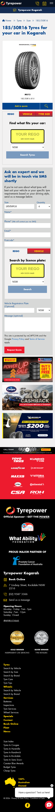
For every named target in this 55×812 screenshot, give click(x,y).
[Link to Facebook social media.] (27, 805)
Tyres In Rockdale (12, 756)
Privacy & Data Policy (20, 798)
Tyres (7, 664)
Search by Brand (12, 675)
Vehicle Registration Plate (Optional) (16, 305)
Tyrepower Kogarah (29, 10)
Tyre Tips (8, 682)
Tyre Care (8, 679)
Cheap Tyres (9, 770)
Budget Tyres (10, 767)
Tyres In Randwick (12, 752)
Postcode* (9, 240)
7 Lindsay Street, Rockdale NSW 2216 (27, 587)
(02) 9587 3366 (18, 594)
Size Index (9, 741)
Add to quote (21, 106)
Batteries (8, 701)
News (7, 731)
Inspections (9, 705)
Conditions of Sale (37, 798)
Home (8, 20)
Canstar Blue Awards (14, 763)
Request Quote (14, 350)
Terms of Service (37, 339)
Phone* (20, 221)
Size (6, 202)
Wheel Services (11, 712)
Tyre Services (10, 708)
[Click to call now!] (37, 3)
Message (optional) (13, 315)
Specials (8, 716)
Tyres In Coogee (11, 745)
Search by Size (11, 672)
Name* (8, 212)
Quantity (41, 202)
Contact (8, 720)
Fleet (6, 727)
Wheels (8, 686)
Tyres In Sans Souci (13, 759)
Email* (7, 230)
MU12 (27, 94)
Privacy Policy (18, 339)
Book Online (11, 723)
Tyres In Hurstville (12, 748)
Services (8, 697)
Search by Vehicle (12, 668)
